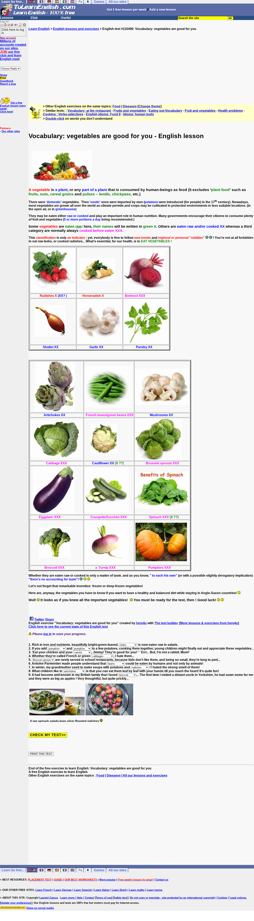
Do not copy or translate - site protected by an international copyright (172, 897)
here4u (141, 623)
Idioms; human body (138, 114)
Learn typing (154, 890)
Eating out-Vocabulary (165, 110)
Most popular (107, 879)
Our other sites (11, 131)
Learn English (39, 29)
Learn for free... (13, 870)
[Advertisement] (141, 65)
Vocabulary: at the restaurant (89, 110)
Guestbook (6, 80)
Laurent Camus (48, 897)
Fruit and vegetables (200, 110)
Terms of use (104, 897)
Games (99, 870)
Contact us (161, 879)
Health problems (230, 110)
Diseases (130, 106)
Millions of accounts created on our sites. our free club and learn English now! (13, 50)
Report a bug (8, 83)
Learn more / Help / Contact (77, 897)
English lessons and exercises (76, 29)
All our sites (117, 870)
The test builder (166, 623)
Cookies (222, 897)
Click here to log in (12, 31)
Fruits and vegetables (130, 110)
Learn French (44, 890)
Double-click (54, 118)
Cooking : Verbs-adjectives (63, 114)
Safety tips (120, 897)
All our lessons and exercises (145, 775)
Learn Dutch (119, 890)
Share (49, 619)
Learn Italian (102, 890)
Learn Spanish (83, 890)
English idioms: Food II (103, 114)
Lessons (6, 17)
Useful (66, 17)
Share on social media (40, 908)
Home (3, 75)
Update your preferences (16, 902)
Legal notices (238, 897)
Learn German (63, 890)
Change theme (150, 106)
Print (3, 77)
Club (34, 17)
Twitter (39, 619)
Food (116, 106)
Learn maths (136, 890)
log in (47, 634)
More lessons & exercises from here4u (209, 623)
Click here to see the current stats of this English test (68, 626)
